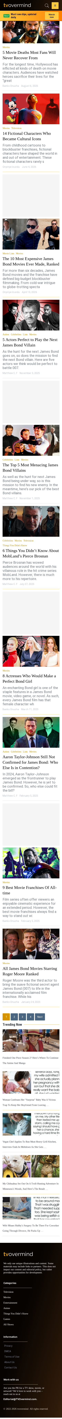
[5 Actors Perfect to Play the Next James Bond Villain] (31, 315)
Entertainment (11, 1304)
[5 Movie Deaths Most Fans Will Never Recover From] (31, 27)
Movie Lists (8, 253)
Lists (26, 334)
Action (6, 334)
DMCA (7, 1352)
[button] (55, 6)
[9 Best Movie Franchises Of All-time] (31, 862)
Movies (6, 47)
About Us (9, 1363)
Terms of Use (11, 1358)
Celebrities (16, 334)
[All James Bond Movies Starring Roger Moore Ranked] (31, 944)
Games (7, 1320)
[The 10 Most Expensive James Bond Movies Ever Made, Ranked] (31, 234)
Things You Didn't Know (14, 545)
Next (40, 1017)
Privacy (8, 1347)
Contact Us (10, 1369)
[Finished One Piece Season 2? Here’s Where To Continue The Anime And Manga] (31, 1040)
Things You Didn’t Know (16, 1315)
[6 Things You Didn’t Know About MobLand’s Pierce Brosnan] (31, 521)
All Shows (8, 1325)
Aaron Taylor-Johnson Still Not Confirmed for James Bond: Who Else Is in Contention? (29, 762)
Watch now (51, 14)
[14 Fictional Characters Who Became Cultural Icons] (31, 109)
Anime (6, 1309)
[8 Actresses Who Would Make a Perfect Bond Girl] (31, 651)
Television (17, 128)
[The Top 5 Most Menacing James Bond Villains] (31, 440)
